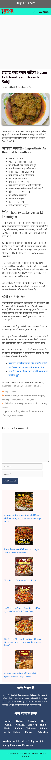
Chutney (20, 724)
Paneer (28, 732)
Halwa (16, 732)
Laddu (18, 728)
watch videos (20, 741)
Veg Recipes (10, 391)
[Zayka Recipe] (8, 11)
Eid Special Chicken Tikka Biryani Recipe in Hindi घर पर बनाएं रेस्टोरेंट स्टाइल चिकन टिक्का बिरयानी (24, 642)
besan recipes (38, 395)
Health (7, 728)
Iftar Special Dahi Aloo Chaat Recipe (20, 580)
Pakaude (31, 728)
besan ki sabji (11, 395)
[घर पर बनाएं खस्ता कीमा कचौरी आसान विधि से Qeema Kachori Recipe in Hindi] (24, 660)
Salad (43, 724)
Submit (43, 728)
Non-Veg (32, 724)
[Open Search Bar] (34, 11)
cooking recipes (9, 399)
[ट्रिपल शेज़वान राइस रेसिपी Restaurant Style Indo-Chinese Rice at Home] (24, 536)
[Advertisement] (25, 42)
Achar (8, 721)
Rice (43, 721)
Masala (32, 721)
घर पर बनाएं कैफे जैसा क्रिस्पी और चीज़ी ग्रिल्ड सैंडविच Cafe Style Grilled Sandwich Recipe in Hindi (24, 518)
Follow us (27, 745)
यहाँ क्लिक (34, 704)
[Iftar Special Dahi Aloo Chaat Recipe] (24, 567)
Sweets (6, 732)
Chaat (8, 724)
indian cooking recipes (27, 399)
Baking (20, 721)
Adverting (43, 732)
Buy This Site (25, 2)
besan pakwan (24, 395)
